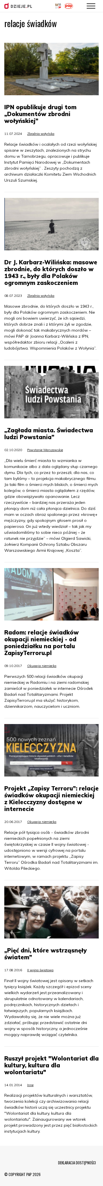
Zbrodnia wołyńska (40, 134)
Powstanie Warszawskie (45, 450)
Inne (30, 1085)
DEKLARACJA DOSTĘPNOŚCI (77, 1162)
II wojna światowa (40, 970)
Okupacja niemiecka (41, 666)
